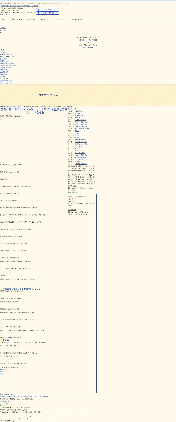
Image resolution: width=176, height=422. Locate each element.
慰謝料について (46, 19)
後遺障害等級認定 (5, 67)
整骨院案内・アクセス (38, 416)
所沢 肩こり (79, 148)
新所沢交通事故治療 (81, 124)
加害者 (77, 135)
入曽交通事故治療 (80, 157)
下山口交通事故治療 (81, 126)
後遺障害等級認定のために (8, 416)
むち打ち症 (31, 19)
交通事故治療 (4, 72)
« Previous (3, 369)
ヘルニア (77, 150)
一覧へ (2, 371)
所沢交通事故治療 (80, 120)
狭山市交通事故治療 (81, 155)
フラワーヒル (79, 159)
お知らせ (77, 117)
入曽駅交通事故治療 (81, 164)
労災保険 (3, 76)
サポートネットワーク (7, 83)
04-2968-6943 (72, 210)
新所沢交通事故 (80, 153)
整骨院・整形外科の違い (7, 56)
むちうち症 (3, 59)
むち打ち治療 (4, 78)
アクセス (49, 9)
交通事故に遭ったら (16, 19)
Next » (2, 374)
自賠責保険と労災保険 (7, 63)
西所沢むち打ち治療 (81, 144)
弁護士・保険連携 (48, 13)
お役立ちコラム (61, 19)
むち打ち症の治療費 (69, 414)
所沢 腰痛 (78, 146)
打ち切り (77, 133)
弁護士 (77, 131)
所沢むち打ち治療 (80, 139)
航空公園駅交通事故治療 (82, 128)
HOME (2, 19)
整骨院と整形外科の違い (41, 414)
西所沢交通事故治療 (81, 122)
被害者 (77, 137)
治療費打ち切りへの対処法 (8, 65)
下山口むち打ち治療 (81, 142)
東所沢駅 (77, 161)
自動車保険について (78, 19)
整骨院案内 (3, 52)
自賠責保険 (3, 74)
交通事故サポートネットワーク (55, 416)
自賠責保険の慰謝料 (56, 414)
